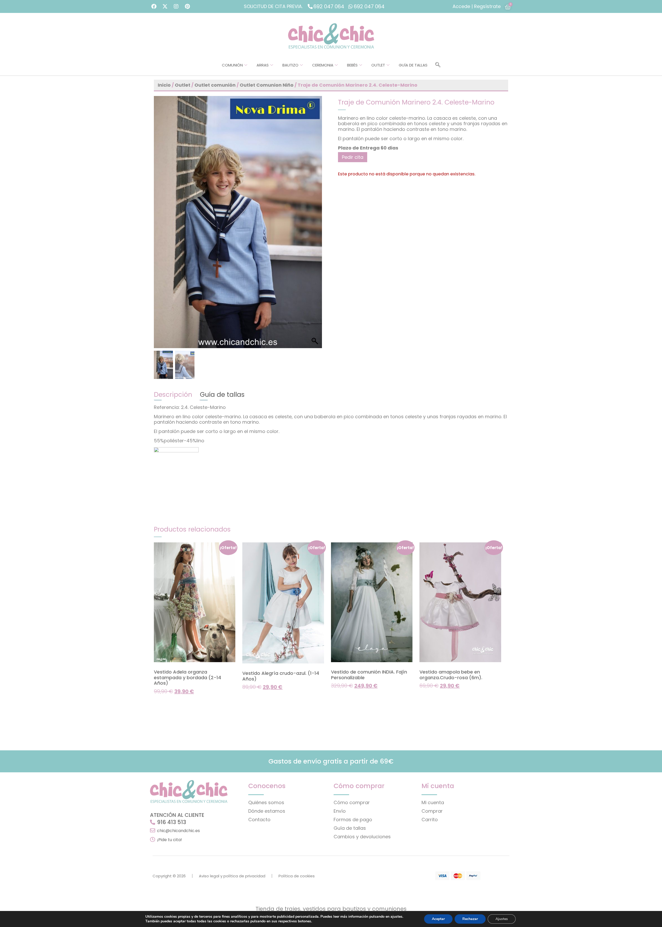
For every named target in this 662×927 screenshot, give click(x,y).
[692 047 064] (310, 6)
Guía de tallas (413, 65)
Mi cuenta (433, 802)
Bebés (352, 65)
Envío (340, 811)
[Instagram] (176, 6)
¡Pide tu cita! (169, 840)
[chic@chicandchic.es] (152, 830)
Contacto (259, 819)
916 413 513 (171, 822)
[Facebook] (154, 6)
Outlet (378, 65)
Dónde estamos (266, 811)
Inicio (164, 85)
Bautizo (290, 65)
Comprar (432, 811)
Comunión (232, 65)
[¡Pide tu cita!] (152, 839)
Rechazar (470, 918)
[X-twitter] (165, 6)
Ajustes (501, 918)
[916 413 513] (152, 822)
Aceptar (438, 918)
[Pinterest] (187, 6)
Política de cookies (297, 876)
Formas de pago (353, 819)
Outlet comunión (215, 85)
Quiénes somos (266, 802)
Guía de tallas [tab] (222, 395)
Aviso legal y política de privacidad (232, 876)
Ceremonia (322, 65)
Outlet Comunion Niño (267, 85)
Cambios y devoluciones (362, 836)
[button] (438, 65)
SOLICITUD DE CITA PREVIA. (273, 6)
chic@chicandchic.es (178, 831)
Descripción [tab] (173, 395)
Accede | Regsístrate (477, 6)
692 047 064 (328, 6)
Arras (263, 65)
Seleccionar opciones (176, 701)
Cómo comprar (352, 802)
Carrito (430, 819)
